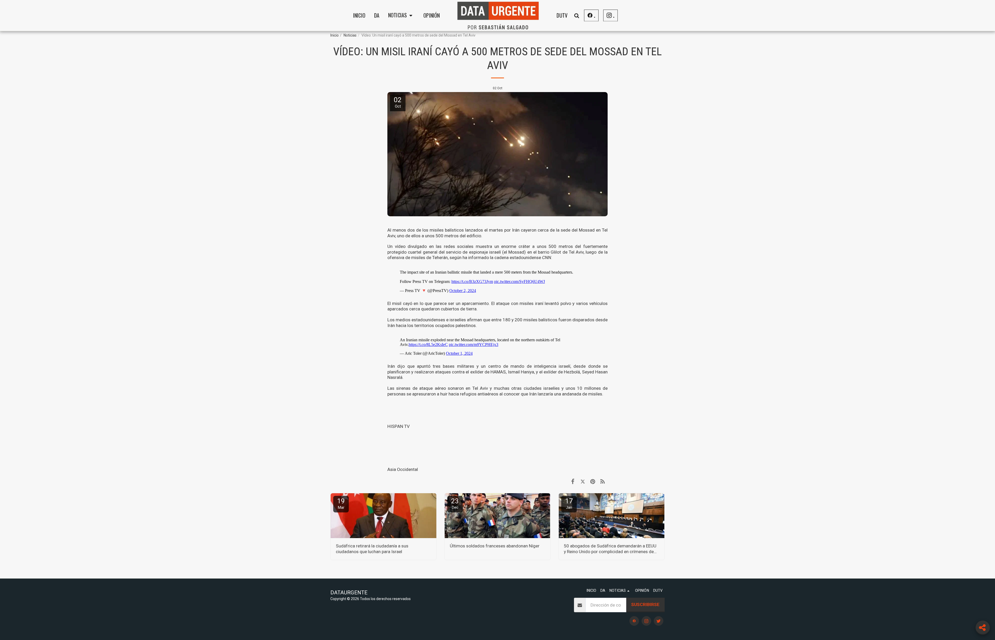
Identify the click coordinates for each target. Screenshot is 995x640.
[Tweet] (583, 481)
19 (341, 503)
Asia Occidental (402, 469)
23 (455, 503)
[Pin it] (593, 481)
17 (569, 503)
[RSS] (603, 481)
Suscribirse (645, 604)
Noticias (350, 35)
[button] (401, 16)
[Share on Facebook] (573, 481)
